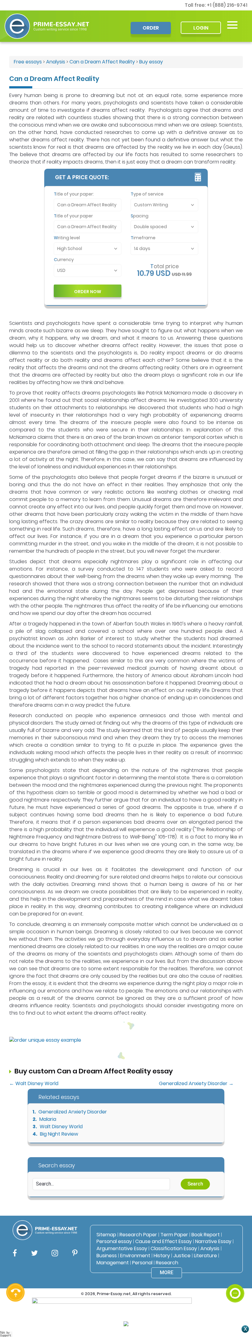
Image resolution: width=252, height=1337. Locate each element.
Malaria (47, 1119)
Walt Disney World (61, 1126)
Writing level (67, 238)
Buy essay (151, 61)
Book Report (205, 1234)
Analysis (55, 61)
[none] (232, 25)
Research (167, 1262)
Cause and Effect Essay (163, 1241)
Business (106, 1255)
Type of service (147, 194)
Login (200, 27)
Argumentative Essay (121, 1248)
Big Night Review (59, 1133)
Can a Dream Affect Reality (102, 61)
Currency (64, 259)
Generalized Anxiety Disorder (72, 1111)
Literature (205, 1255)
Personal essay (114, 1241)
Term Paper (174, 1234)
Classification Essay (174, 1248)
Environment (135, 1255)
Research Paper (138, 1234)
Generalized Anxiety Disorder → (196, 1083)
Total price (164, 266)
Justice (182, 1255)
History (162, 1255)
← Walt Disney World (33, 1083)
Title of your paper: (74, 194)
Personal (142, 1262)
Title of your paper (73, 216)
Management (112, 1262)
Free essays (28, 61)
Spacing (139, 216)
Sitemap (106, 1234)
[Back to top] (235, 1271)
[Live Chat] (235, 1293)
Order (151, 27)
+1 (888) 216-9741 (227, 5)
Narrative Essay (213, 1241)
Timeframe (143, 238)
